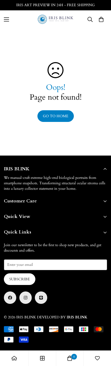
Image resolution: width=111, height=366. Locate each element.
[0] (101, 19)
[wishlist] (97, 358)
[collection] (42, 358)
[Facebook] (10, 297)
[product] (14, 358)
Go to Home (55, 116)
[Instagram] (25, 297)
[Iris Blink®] (55, 19)
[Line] (41, 297)
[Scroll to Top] (102, 338)
